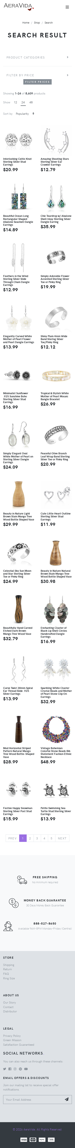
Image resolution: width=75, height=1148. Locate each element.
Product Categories (25, 57)
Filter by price (20, 75)
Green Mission (12, 1040)
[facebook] (10, 1069)
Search (49, 22)
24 (23, 102)
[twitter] (4, 1069)
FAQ (6, 973)
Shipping (8, 965)
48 (31, 102)
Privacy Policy (12, 1035)
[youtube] (26, 1069)
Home (25, 22)
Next (62, 838)
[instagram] (15, 1069)
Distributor (10, 1011)
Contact (8, 1007)
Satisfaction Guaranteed (18, 1044)
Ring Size (9, 978)
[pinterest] (20, 1069)
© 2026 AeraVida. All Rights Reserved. (37, 1129)
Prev (12, 838)
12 (15, 102)
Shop (37, 22)
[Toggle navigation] (67, 7)
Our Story (9, 1002)
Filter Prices (37, 81)
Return (7, 969)
